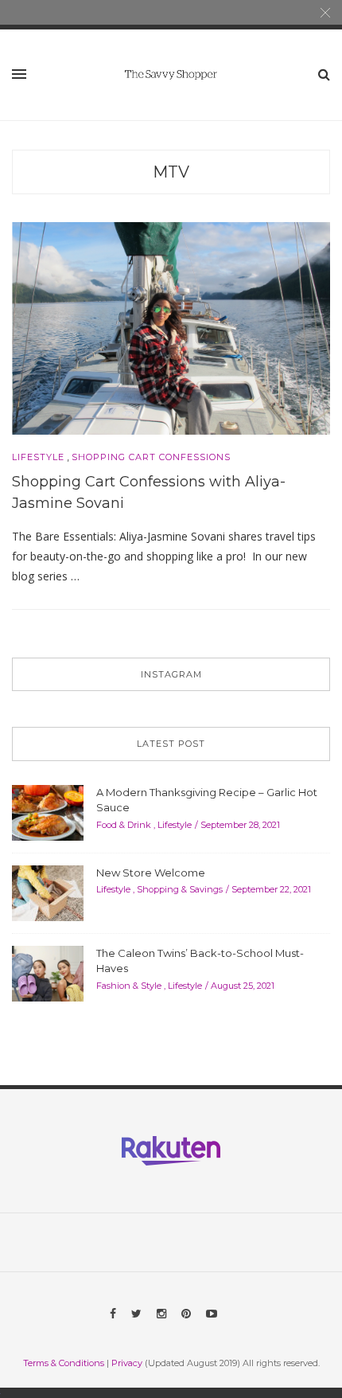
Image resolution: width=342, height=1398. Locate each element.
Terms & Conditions (63, 1363)
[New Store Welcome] (48, 891)
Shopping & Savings (180, 889)
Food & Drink (123, 824)
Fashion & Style (128, 985)
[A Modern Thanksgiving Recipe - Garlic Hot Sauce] (48, 811)
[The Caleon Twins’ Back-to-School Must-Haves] (48, 972)
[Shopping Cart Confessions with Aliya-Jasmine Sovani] (171, 327)
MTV (171, 172)
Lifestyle (38, 457)
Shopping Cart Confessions (151, 457)
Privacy (126, 1363)
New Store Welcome (150, 872)
